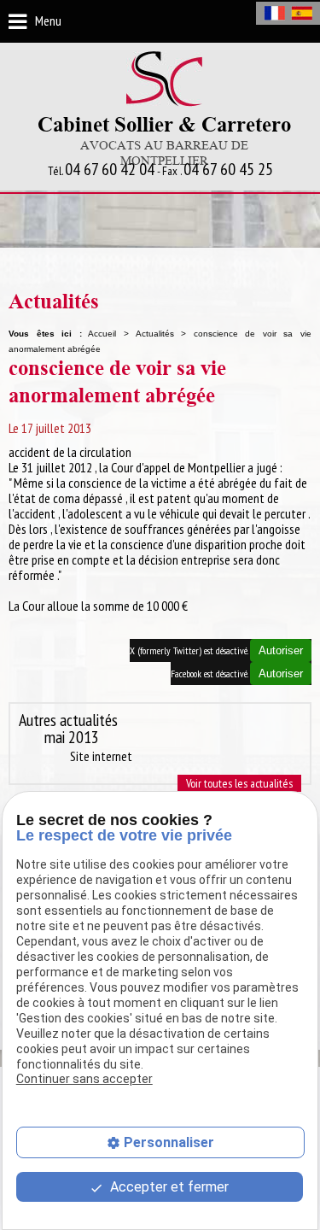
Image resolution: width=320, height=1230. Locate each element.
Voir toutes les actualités (239, 783)
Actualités (155, 333)
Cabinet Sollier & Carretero (164, 141)
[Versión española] (301, 13)
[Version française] (274, 13)
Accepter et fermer (168, 1187)
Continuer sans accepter (84, 1079)
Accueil (102, 333)
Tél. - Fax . (160, 170)
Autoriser (281, 650)
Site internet (101, 755)
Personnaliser (169, 1142)
